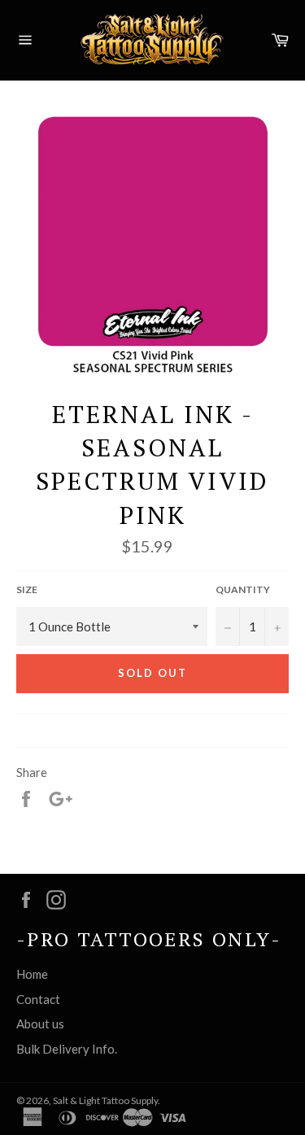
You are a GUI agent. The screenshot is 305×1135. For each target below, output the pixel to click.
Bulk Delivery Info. (66, 1048)
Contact (38, 999)
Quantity (243, 589)
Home (32, 974)
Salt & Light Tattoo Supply (105, 1100)
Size (26, 589)
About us (40, 1023)
